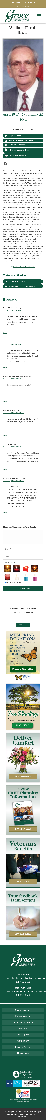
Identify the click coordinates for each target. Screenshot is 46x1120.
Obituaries (23, 1028)
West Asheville (23, 987)
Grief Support (23, 1035)
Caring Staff (23, 1041)
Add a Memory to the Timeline (21, 140)
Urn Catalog (23, 1053)
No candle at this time (14, 582)
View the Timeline (17, 281)
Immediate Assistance (22, 1022)
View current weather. (24, 266)
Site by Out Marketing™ (26, 1114)
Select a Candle (10, 562)
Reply (5, 333)
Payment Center (23, 1010)
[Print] (5, 163)
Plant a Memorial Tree (19, 150)
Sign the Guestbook (17, 145)
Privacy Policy (23, 1116)
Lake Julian (23, 974)
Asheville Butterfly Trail (19, 155)
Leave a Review (23, 1047)
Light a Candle (15, 136)
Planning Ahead (23, 1016)
